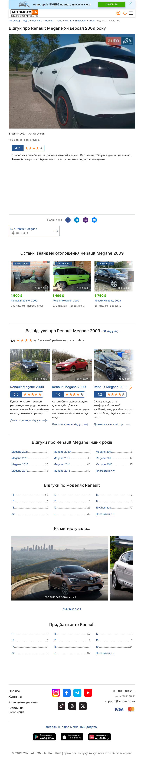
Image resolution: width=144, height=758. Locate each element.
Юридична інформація (16, 710)
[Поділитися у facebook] (68, 220)
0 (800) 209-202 (124, 691)
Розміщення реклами (23, 702)
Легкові (49, 20)
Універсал (80, 20)
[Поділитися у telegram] (76, 220)
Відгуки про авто (32, 20)
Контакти (15, 696)
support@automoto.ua (120, 701)
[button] (131, 13)
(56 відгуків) (109, 331)
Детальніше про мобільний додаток (72, 727)
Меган (68, 20)
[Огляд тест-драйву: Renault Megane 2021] (59, 574)
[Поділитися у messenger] (94, 220)
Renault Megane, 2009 (24, 300)
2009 (91, 20)
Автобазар (15, 20)
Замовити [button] (111, 3)
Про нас (14, 691)
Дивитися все (71, 608)
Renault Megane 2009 (27, 387)
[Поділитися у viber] (85, 220)
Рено (59, 20)
